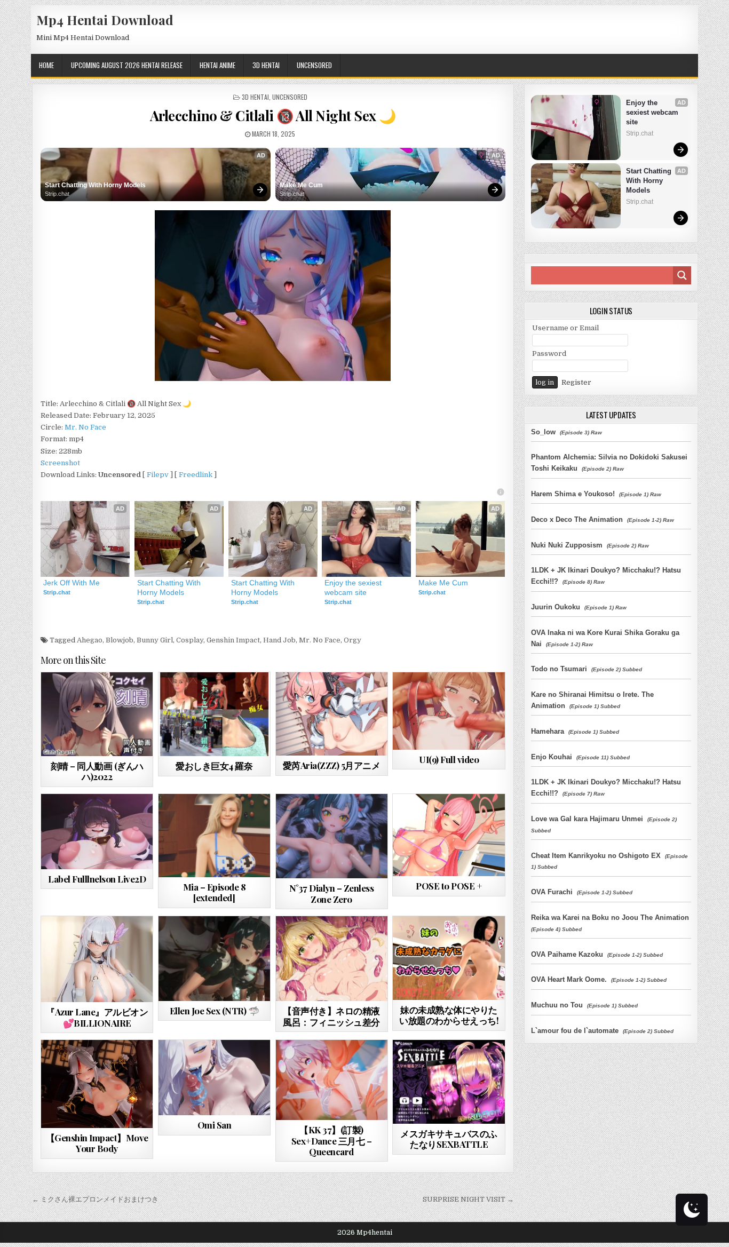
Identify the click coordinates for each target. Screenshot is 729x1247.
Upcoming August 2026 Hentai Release (127, 65)
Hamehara (547, 731)
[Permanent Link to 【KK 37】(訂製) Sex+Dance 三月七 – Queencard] (331, 1080)
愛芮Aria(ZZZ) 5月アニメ (332, 765)
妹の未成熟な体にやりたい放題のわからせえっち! (448, 1015)
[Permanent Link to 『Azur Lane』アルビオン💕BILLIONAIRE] (97, 959)
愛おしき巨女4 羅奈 (214, 766)
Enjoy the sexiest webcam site (354, 587)
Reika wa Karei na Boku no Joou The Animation (610, 918)
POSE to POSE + (449, 886)
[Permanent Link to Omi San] (214, 1077)
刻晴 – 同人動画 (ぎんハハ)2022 (97, 771)
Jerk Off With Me (71, 582)
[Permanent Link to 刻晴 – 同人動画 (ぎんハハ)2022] (97, 714)
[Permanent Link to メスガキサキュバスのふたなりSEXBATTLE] (448, 1082)
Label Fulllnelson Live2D (97, 879)
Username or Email (565, 328)
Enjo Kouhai (551, 757)
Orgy (352, 640)
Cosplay (189, 640)
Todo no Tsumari (559, 669)
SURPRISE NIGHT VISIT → (468, 1199)
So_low (543, 432)
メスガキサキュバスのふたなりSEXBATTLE (448, 1138)
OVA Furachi (552, 892)
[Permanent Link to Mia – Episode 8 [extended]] (214, 835)
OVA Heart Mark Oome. (569, 979)
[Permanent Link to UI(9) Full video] (448, 711)
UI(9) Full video (449, 759)
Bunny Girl (155, 640)
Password (549, 354)
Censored (116, 698)
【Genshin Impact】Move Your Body (97, 1143)
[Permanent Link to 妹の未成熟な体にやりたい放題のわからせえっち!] (448, 958)
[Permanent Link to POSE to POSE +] (448, 835)
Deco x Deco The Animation (577, 519)
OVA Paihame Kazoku (567, 954)
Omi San (214, 1125)
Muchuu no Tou (557, 1005)
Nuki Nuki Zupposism (567, 545)
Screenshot (60, 463)
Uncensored (314, 65)
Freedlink (195, 475)
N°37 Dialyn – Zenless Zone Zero (331, 893)
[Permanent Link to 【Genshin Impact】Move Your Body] (97, 1084)
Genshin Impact (233, 640)
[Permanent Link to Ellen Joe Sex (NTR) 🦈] (214, 958)
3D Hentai (266, 65)
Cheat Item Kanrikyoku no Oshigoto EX (596, 856)
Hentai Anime (217, 65)
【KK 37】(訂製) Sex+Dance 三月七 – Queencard (331, 1140)
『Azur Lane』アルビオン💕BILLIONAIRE (97, 1017)
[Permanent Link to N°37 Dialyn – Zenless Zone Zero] (331, 836)
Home (46, 65)
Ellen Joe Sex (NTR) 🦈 (214, 1010)
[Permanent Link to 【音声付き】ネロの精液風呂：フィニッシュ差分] (331, 958)
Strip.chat (57, 193)
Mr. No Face (85, 427)
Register (576, 382)
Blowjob (119, 640)
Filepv (158, 475)
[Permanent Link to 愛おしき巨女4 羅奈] (214, 714)
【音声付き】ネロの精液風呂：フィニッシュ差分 (331, 1016)
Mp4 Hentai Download (104, 19)
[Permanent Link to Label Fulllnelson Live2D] (97, 831)
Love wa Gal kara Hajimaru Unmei (587, 819)
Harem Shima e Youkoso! (573, 494)
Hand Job (279, 640)
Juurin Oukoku (555, 607)
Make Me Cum (301, 185)
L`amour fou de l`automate (575, 1031)
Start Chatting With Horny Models (95, 185)
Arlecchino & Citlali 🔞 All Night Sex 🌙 (273, 115)
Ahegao (89, 640)
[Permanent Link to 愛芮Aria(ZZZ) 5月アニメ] (331, 714)
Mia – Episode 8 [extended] (214, 892)
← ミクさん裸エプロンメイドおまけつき (95, 1199)
